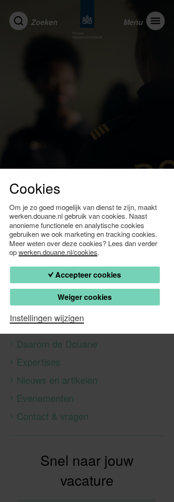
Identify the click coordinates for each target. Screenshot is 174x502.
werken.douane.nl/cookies (58, 252)
